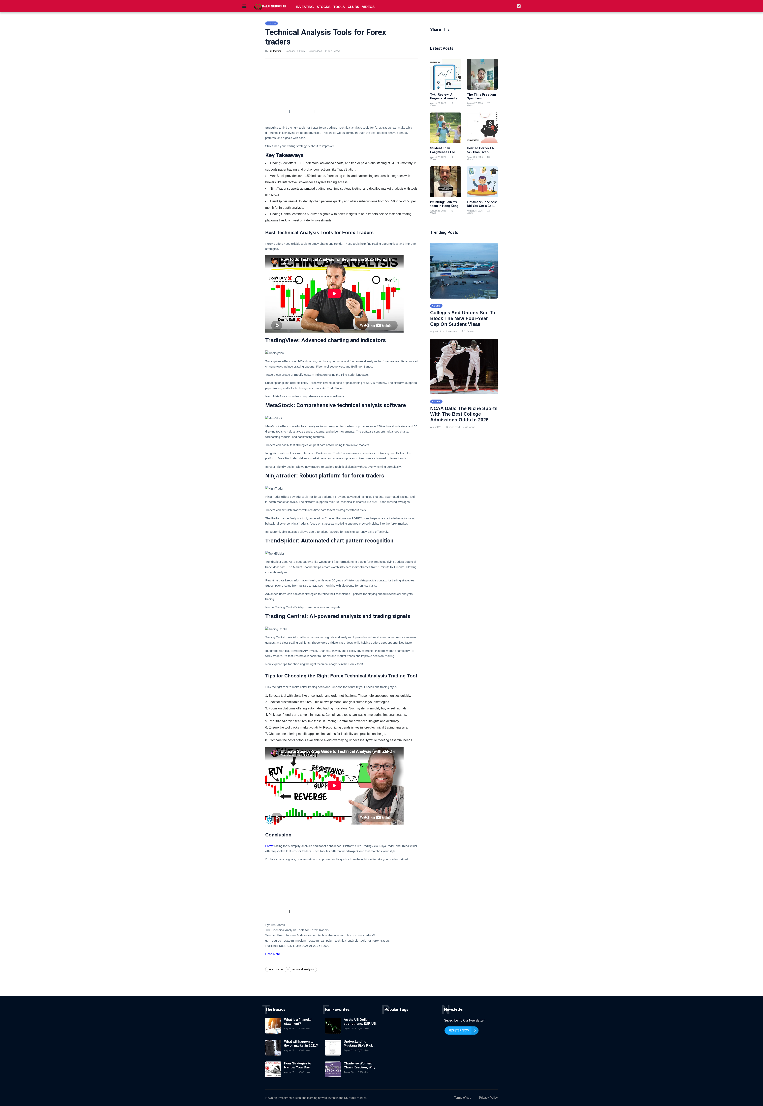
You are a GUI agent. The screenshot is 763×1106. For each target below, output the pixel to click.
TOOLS (339, 7)
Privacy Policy (488, 1097)
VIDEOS (368, 7)
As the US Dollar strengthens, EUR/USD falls (361, 1023)
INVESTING (305, 7)
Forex (269, 846)
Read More (272, 954)
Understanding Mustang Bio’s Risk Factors (358, 1045)
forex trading (276, 969)
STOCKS (323, 7)
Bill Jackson (275, 51)
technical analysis (303, 969)
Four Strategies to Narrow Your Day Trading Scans (297, 1067)
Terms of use (462, 1097)
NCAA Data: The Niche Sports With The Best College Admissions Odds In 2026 (463, 414)
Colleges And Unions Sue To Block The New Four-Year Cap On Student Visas (462, 318)
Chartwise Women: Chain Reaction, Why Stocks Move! (359, 1067)
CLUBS (353, 7)
